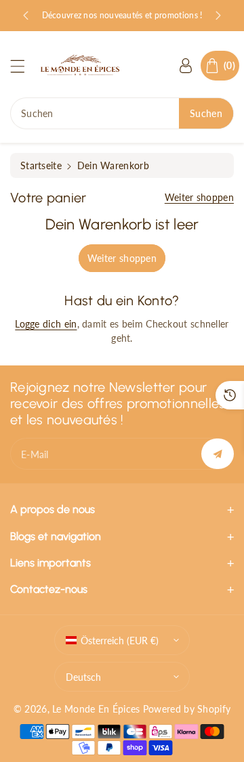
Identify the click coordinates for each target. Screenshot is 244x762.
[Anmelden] (186, 66)
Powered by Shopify (186, 709)
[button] (23, 66)
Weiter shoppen (199, 197)
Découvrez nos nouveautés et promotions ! (122, 15)
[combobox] (122, 113)
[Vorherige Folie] (25, 15)
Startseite (41, 165)
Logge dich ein (46, 324)
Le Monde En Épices (96, 709)
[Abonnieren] (217, 454)
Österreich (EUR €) (120, 640)
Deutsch (83, 677)
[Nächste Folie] (218, 15)
